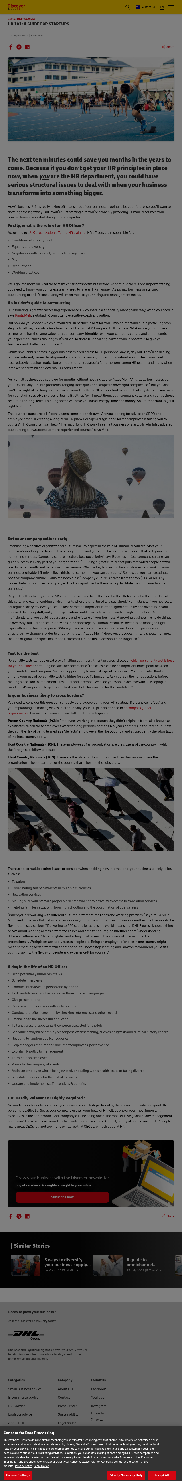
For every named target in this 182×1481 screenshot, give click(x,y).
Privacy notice (23, 1466)
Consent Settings (18, 1475)
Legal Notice (41, 1466)
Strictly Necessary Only (126, 1475)
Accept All (161, 1475)
